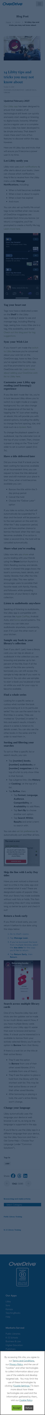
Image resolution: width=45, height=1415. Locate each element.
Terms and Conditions (23, 1360)
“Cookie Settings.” (22, 1385)
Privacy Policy (16, 1364)
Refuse (29, 1407)
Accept (17, 1407)
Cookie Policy (25, 1400)
